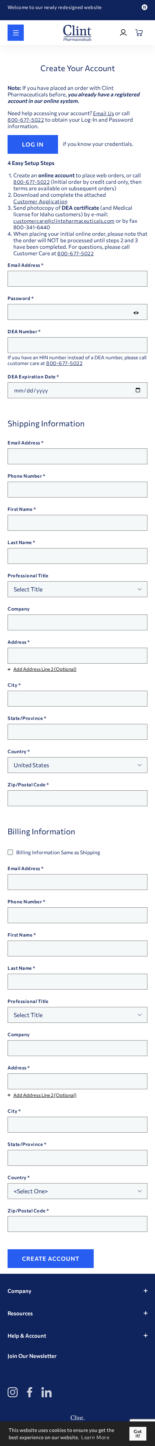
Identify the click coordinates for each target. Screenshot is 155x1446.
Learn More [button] (95, 1437)
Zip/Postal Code (27, 784)
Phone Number (25, 476)
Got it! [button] (138, 1433)
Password (19, 298)
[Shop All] (16, 33)
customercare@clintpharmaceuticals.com (64, 220)
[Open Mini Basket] (139, 33)
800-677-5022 (26, 119)
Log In (33, 144)
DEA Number (22, 331)
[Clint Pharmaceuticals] (77, 33)
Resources (20, 1313)
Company (19, 609)
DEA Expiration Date (32, 376)
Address (17, 642)
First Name (20, 509)
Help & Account (27, 1335)
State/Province (25, 718)
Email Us (103, 113)
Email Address (24, 265)
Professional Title (28, 575)
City (12, 685)
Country (17, 751)
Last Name (20, 542)
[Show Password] (136, 313)
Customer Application (40, 201)
